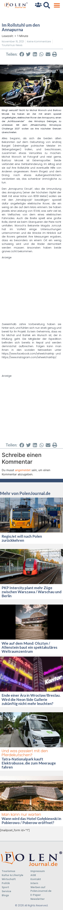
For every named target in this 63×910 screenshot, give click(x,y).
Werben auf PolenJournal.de (40, 889)
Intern (34, 883)
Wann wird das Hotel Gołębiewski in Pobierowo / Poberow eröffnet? (31, 820)
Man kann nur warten (21, 814)
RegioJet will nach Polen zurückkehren (22, 538)
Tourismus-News (12, 45)
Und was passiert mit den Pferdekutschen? (25, 752)
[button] (57, 5)
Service (6, 891)
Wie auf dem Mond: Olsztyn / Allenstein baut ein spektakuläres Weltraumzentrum (29, 647)
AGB (33, 875)
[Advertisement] (31, 290)
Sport (5, 887)
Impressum (37, 871)
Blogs (5, 895)
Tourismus (8, 871)
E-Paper (35, 895)
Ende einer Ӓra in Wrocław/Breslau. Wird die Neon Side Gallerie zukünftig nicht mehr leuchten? (31, 699)
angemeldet (23, 470)
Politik (6, 883)
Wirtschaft (9, 879)
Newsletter (37, 899)
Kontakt (35, 879)
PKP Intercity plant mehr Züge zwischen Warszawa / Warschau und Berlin (31, 591)
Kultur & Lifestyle (12, 875)
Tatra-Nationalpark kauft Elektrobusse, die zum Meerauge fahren (29, 763)
